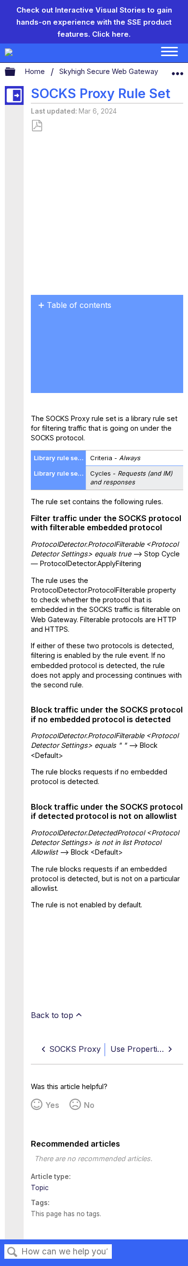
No (89, 1105)
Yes (52, 1105)
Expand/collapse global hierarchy (16, 72)
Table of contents (79, 305)
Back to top (52, 1015)
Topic (40, 1188)
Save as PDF (36, 126)
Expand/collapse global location (177, 69)
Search (12, 1252)
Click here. (111, 34)
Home (36, 71)
